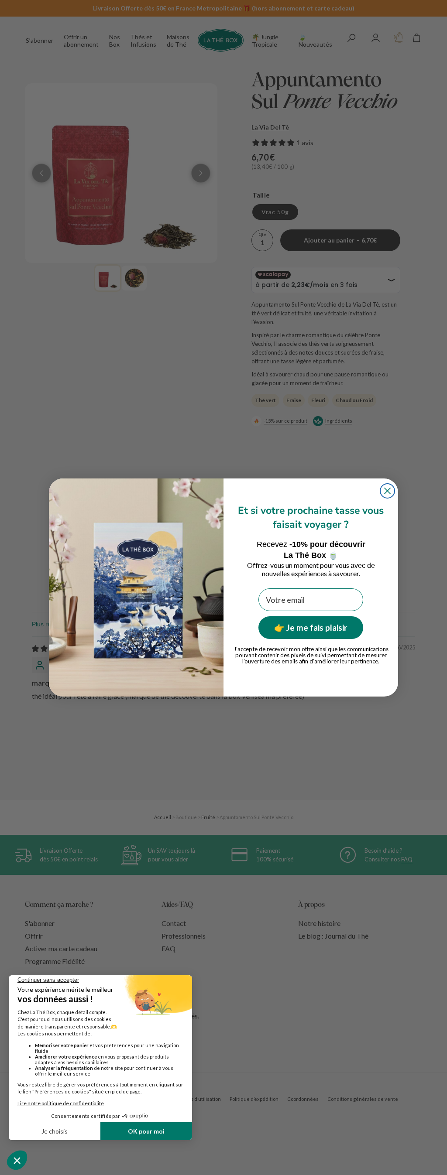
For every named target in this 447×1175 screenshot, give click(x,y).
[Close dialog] (387, 491)
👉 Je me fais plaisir (310, 627)
